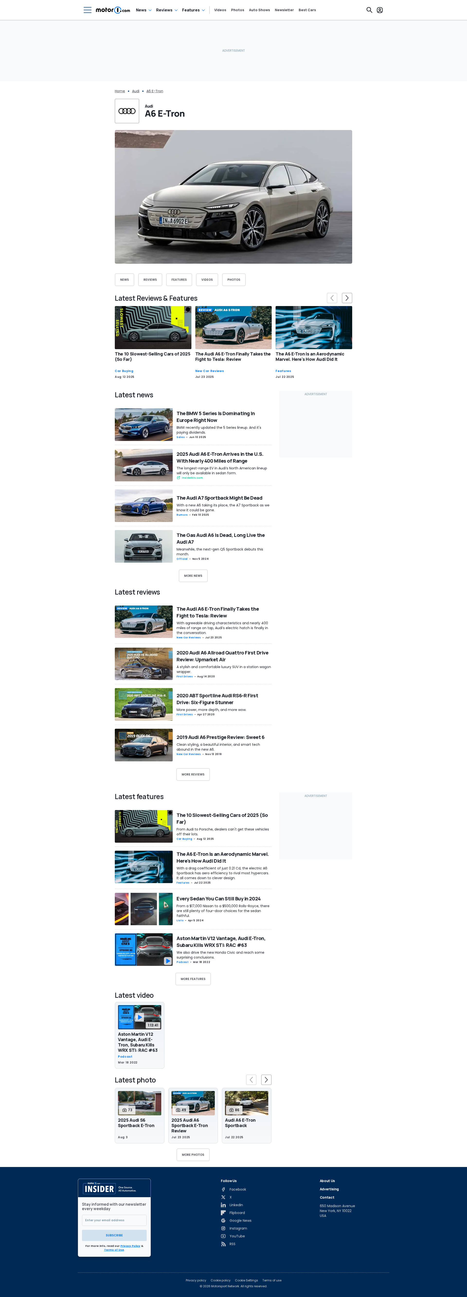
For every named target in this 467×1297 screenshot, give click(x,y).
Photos (237, 10)
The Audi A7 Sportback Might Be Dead (219, 498)
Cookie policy (221, 1280)
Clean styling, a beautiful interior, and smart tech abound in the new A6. (218, 747)
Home (120, 91)
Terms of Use (114, 1250)
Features (191, 10)
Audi (135, 91)
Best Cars (307, 10)
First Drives (185, 676)
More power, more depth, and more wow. (211, 709)
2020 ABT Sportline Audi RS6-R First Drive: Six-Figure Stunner (217, 699)
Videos (220, 10)
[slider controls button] (332, 298)
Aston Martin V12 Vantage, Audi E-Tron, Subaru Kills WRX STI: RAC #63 (221, 941)
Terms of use (271, 1280)
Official (182, 559)
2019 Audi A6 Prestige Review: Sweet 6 (221, 737)
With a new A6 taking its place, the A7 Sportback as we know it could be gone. (223, 508)
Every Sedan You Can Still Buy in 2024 (219, 898)
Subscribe (114, 1235)
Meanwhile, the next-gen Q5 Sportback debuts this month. (220, 552)
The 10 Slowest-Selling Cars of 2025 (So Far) (152, 356)
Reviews (164, 10)
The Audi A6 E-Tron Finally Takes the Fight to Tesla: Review (233, 356)
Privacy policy (196, 1280)
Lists (180, 920)
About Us (327, 1180)
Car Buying (124, 371)
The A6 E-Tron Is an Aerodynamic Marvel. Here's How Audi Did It (310, 356)
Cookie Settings (246, 1280)
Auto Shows (259, 10)
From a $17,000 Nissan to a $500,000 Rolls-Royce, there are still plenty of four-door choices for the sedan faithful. (223, 911)
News (141, 10)
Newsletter (284, 10)
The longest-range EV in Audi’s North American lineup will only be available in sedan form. (222, 471)
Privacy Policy (130, 1246)
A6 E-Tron (154, 91)
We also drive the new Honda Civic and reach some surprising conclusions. (220, 955)
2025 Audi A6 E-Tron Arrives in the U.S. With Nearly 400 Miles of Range (220, 457)
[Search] (369, 10)
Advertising (329, 1189)
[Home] (113, 10)
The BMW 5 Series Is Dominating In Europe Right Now (216, 416)
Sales (181, 437)
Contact (327, 1197)
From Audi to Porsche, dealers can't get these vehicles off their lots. (223, 832)
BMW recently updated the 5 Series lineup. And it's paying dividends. (219, 430)
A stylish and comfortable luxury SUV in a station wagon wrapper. (224, 669)
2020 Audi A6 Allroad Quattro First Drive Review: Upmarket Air (222, 656)
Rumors (182, 515)
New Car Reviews (209, 371)
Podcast (183, 962)
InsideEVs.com (192, 478)
